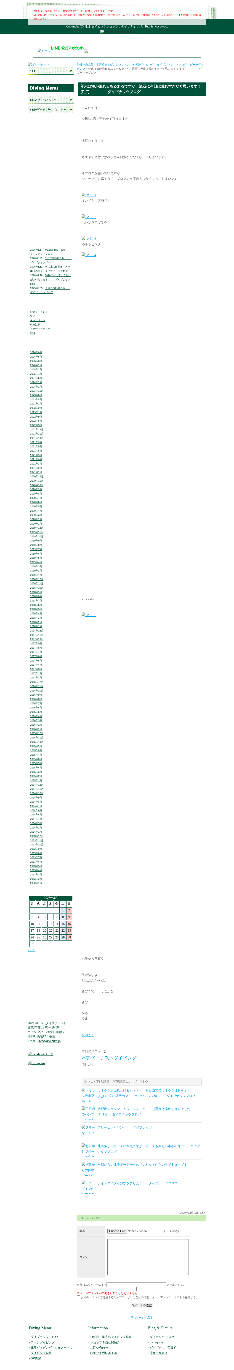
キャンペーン (37, 320)
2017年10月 (36, 639)
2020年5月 (36, 506)
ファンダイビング (51, 100)
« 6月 (31, 950)
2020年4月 (36, 510)
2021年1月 (36, 472)
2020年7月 (36, 498)
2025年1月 (36, 373)
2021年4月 (36, 459)
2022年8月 (36, 420)
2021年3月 (36, 463)
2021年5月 (36, 455)
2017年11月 (36, 635)
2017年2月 (36, 673)
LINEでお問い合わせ (51, 180)
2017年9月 (36, 643)
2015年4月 (36, 767)
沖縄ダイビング (39, 311)
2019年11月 (36, 532)
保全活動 (35, 324)
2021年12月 (36, 429)
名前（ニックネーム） (90, 1284)
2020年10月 (36, 485)
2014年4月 (36, 819)
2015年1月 (36, 780)
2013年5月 (36, 866)
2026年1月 (36, 365)
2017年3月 (36, 669)
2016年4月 (36, 716)
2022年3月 (36, 425)
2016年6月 (36, 707)
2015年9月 (36, 746)
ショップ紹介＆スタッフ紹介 (51, 161)
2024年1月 (36, 386)
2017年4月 (36, 664)
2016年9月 (36, 694)
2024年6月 (36, 378)
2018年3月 (36, 617)
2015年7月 (36, 754)
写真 (82, 1231)
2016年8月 (36, 699)
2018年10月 (36, 587)
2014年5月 (36, 814)
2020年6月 (36, 502)
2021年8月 (36, 446)
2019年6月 (36, 553)
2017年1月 (36, 677)
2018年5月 (36, 609)
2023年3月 (36, 403)
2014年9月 (36, 797)
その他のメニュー (51, 128)
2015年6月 (36, 759)
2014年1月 (36, 831)
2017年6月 (36, 656)
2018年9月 (36, 592)
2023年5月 (36, 399)
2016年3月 (36, 720)
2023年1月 (36, 412)
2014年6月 (36, 810)
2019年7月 (36, 549)
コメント (85, 1257)
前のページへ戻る (142, 1317)
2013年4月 (36, 870)
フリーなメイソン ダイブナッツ (125, 1127)
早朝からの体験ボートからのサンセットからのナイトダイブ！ (142, 1164)
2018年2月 (36, 622)
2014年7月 (36, 806)
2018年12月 (36, 579)
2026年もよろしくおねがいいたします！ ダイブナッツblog (50, 279)
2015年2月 (36, 776)
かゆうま (88, 1035)
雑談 (32, 333)
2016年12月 (36, 682)
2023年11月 (36, 390)
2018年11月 (36, 583)
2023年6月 (36, 395)
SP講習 (36, 1358)
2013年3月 (36, 874)
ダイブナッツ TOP (51, 71)
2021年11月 (36, 433)
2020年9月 (36, 489)
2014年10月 (36, 793)
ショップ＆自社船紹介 (105, 1342)
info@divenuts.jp (49, 1041)
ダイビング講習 (51, 119)
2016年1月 (36, 729)
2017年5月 (36, 660)
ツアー (34, 315)
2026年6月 (36, 352)
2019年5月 (36, 557)
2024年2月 (36, 382)
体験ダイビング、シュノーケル (51, 109)
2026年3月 (36, 361)
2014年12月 (36, 784)
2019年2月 (36, 570)
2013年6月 (36, 861)
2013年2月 (36, 879)
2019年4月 (36, 562)
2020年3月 (36, 515)
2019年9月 (36, 540)
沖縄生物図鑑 (51, 231)
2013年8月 (36, 853)
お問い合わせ (51, 170)
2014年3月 (36, 823)
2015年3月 (36, 772)
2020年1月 (36, 523)
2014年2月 (36, 827)
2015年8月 (36, 750)
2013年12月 (36, 836)
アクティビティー (40, 328)
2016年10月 (36, 690)
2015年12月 (36, 733)
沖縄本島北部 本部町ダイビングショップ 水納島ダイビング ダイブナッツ (126, 64)
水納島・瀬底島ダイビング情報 (51, 150)
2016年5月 (36, 712)
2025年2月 (36, 369)
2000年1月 (36, 883)
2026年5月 (36, 356)
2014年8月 (36, 801)
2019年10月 (36, 536)
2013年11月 (36, 840)
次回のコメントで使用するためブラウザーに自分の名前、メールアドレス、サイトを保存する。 (140, 1297)
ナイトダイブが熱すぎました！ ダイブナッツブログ (138, 1183)
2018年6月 (36, 605)
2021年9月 (36, 442)
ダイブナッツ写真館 (51, 220)
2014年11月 (36, 789)
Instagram (51, 211)
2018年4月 (36, 613)
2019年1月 (36, 575)
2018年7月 (36, 600)
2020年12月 (36, 476)
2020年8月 (36, 493)
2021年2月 (36, 468)
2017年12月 (36, 630)
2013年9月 (36, 849)
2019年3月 (36, 566)
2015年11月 (36, 737)
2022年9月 (36, 416)
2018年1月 (36, 626)
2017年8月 (36, 647)
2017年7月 (36, 652)
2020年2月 (36, 519)
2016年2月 (36, 724)
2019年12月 (36, 527)
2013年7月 (36, 857)
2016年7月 (36, 703)
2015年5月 (36, 763)
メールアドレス (176, 1284)
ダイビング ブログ (51, 201)
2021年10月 (36, 438)
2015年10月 (36, 742)
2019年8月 (36, 545)
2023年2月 (36, 408)
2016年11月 (36, 686)
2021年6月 (36, 450)
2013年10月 (36, 844)
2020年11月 (36, 480)
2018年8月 (36, 596)
